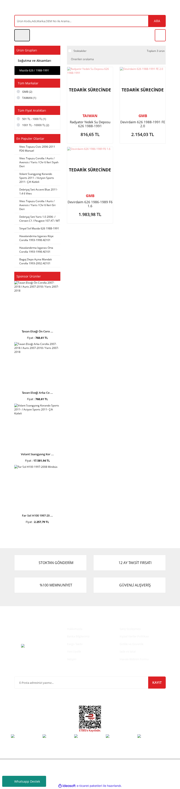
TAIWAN (90, 115)
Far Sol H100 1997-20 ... (37, 515)
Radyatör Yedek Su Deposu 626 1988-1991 (90, 124)
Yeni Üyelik (74, 651)
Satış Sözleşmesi (130, 629)
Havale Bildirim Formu (134, 659)
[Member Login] (22, 35)
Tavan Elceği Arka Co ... (37, 393)
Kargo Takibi (75, 644)
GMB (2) (27, 92)
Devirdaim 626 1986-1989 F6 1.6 (90, 204)
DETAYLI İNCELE (90, 135)
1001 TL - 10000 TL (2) (35, 125)
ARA (157, 21)
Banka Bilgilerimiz (78, 636)
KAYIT (157, 682)
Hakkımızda (74, 629)
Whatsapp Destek (27, 781)
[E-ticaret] (89, 786)
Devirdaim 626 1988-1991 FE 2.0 (142, 124)
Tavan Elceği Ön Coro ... (37, 331)
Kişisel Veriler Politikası (134, 636)
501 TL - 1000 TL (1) (34, 119)
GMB (143, 115)
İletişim (71, 659)
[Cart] (160, 35)
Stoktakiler (80, 51)
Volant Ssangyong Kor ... (37, 454)
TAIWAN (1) (29, 98)
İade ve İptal (128, 651)
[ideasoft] (67, 786)
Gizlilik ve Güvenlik (132, 644)
